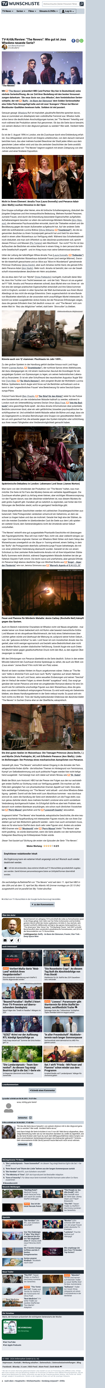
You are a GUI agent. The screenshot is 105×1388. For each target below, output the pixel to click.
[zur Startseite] (20, 2)
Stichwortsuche (33, 1381)
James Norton (16, 367)
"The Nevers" (14, 91)
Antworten (22, 1118)
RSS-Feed (32, 1367)
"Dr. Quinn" (75, 775)
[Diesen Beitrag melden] (31, 1118)
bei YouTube (10, 1342)
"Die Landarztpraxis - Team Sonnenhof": (44, 1164)
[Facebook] (18, 940)
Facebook (7, 1367)
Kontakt (17, 1362)
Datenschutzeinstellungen (63, 1362)
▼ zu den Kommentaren (42, 904)
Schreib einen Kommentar (43, 1090)
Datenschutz (45, 1362)
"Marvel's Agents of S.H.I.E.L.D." (65, 565)
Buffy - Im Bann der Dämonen (50, 934)
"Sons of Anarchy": (42, 1179)
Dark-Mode (55, 1367)
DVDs (62, 1381)
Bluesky (16, 1367)
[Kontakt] (5, 940)
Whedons (22, 113)
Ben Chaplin (28, 396)
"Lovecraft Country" (53, 810)
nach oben (9, 1381)
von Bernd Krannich (16, 46)
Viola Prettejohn (43, 277)
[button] (73, 41)
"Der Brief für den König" (50, 396)
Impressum (7, 1362)
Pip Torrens (35, 243)
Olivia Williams (47, 230)
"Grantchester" (34, 367)
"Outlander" (77, 255)
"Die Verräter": (26, 1172)
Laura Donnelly (60, 255)
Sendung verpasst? (50, 1381)
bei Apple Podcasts (13, 1345)
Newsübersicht (11, 1183)
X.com (24, 1367)
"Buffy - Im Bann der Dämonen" (37, 101)
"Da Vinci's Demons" (29, 381)
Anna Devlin (28, 265)
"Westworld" (27, 828)
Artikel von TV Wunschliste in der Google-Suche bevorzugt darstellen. (32, 899)
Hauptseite (20, 1381)
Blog (79, 1362)
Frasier (67, 934)
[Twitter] (11, 940)
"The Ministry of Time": (34, 1175)
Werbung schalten (30, 1362)
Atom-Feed (43, 1367)
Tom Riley (11, 381)
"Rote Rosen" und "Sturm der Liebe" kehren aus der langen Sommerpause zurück (40, 1169)
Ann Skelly (27, 268)
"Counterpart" (64, 230)
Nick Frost (60, 402)
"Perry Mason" (15, 810)
